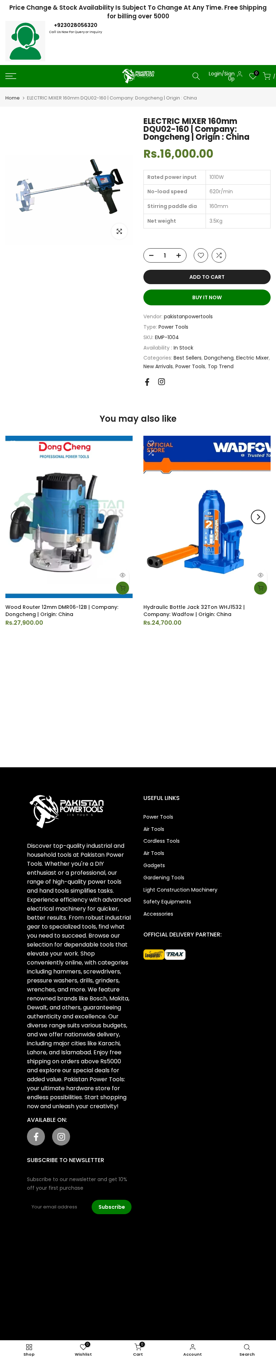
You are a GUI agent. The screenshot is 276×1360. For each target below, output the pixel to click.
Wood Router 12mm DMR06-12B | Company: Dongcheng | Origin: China (61, 610)
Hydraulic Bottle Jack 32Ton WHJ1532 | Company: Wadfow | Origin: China (194, 610)
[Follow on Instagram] (161, 381)
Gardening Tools (163, 877)
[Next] (258, 517)
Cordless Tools (161, 841)
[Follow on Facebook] (147, 382)
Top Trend (221, 366)
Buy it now (207, 297)
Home (12, 97)
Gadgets (154, 865)
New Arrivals (158, 366)
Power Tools (173, 326)
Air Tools (153, 829)
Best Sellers (188, 357)
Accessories (158, 913)
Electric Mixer (252, 357)
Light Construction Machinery (180, 889)
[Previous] (18, 517)
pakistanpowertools (188, 316)
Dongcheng (219, 357)
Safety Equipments (167, 901)
